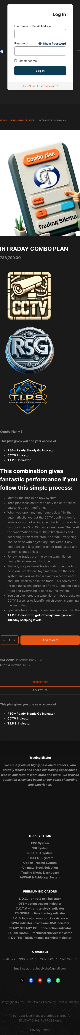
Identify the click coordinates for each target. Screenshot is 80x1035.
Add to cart (50, 640)
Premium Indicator (30, 659)
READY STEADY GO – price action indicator (40, 928)
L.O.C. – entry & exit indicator (40, 898)
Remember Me (27, 61)
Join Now (29, 86)
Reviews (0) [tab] (40, 690)
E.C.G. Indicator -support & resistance (40, 918)
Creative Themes (68, 1002)
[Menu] (78, 51)
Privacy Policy (40, 1030)
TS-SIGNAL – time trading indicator (40, 913)
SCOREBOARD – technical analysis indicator (40, 933)
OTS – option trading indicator (40, 903)
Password (21, 43)
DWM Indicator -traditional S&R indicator (40, 923)
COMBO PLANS (20, 664)
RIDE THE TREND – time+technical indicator (40, 938)
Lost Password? (47, 86)
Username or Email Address (33, 26)
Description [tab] (40, 682)
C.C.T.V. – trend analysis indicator (40, 908)
